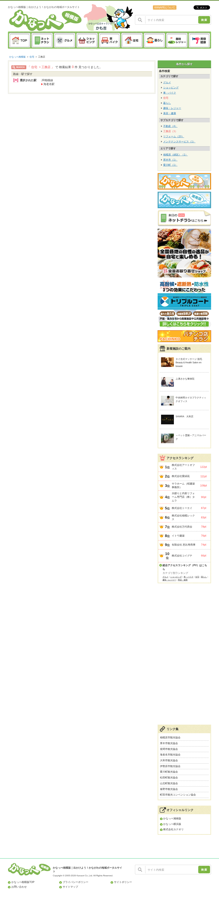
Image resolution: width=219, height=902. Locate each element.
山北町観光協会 (169, 783)
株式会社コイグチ (182, 555)
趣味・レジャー (172, 108)
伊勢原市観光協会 (170, 766)
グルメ (167, 82)
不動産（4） (170, 126)
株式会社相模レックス (183, 517)
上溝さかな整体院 (185, 378)
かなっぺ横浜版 (172, 824)
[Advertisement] (184, 656)
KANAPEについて (164, 7)
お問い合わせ (19, 886)
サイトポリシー (123, 882)
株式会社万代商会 (182, 526)
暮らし (167, 103)
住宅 (32, 56)
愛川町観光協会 (169, 771)
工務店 (41, 56)
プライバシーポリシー (75, 882)
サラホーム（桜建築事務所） (183, 485)
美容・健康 (169, 113)
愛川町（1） (170, 164)
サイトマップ (70, 886)
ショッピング (171, 87)
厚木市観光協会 (169, 743)
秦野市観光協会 (169, 789)
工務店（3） (170, 131)
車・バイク (169, 92)
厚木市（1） (170, 159)
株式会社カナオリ (173, 829)
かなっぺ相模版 (17, 56)
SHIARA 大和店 (184, 416)
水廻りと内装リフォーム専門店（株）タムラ (183, 497)
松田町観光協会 (169, 777)
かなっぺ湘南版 (172, 818)
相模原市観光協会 (170, 737)
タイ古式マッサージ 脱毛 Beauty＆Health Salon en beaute (189, 362)
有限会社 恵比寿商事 (183, 544)
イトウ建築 (178, 535)
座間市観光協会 (169, 749)
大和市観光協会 (169, 760)
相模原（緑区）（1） (175, 154)
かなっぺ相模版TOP (22, 882)
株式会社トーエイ (182, 508)
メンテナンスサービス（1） (179, 141)
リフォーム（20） (173, 136)
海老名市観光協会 (170, 754)
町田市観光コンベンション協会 (178, 794)
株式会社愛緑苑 (181, 476)
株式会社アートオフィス (183, 467)
